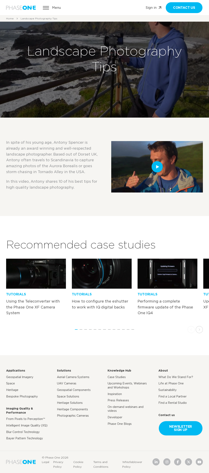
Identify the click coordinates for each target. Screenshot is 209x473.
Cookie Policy (78, 464)
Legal (45, 462)
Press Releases (118, 400)
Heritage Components (72, 409)
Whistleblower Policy (132, 464)
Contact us (184, 8)
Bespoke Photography (22, 396)
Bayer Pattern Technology (24, 438)
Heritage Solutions (70, 402)
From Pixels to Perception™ (25, 419)
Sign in (151, 8)
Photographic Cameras (73, 415)
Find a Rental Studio (172, 402)
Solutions (64, 370)
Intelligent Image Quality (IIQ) (27, 425)
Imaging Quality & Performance (19, 410)
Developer (115, 417)
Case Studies (117, 377)
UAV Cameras (66, 383)
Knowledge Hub (119, 370)
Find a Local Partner (172, 396)
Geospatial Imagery (19, 377)
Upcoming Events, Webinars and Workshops (127, 385)
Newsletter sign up (180, 428)
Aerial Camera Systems (73, 377)
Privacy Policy (58, 464)
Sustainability (167, 390)
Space (10, 383)
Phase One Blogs (120, 423)
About (163, 370)
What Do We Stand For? (175, 377)
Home (10, 18)
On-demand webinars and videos (125, 409)
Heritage (12, 390)
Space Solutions (68, 396)
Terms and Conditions (100, 464)
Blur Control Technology (23, 432)
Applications (15, 370)
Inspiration (115, 394)
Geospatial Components (74, 390)
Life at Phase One (171, 383)
